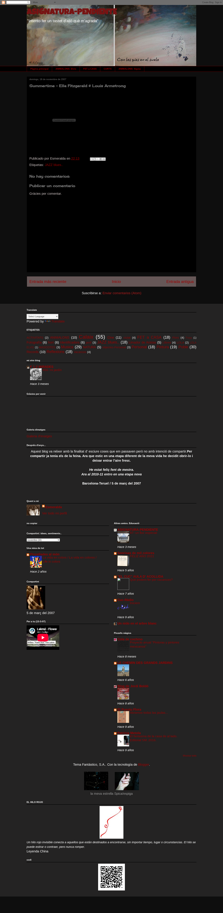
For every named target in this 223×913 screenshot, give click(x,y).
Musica (67, 347)
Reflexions (55, 351)
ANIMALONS (59, 337)
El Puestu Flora (129, 709)
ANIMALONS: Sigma (130, 68)
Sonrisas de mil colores (135, 553)
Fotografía (34, 342)
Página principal (39, 68)
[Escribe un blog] (94, 159)
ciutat (126, 337)
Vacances (80, 352)
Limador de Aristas (142, 342)
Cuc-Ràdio (125, 600)
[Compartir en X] (97, 159)
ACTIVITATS (35, 337)
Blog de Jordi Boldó (132, 686)
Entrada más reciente (47, 281)
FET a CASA (90, 68)
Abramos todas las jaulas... (149, 712)
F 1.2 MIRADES (41, 367)
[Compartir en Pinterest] (104, 159)
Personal (139, 347)
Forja (189, 337)
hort (51, 342)
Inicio (116, 281)
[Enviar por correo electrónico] (91, 159)
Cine (110, 337)
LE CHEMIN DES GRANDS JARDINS (145, 663)
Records (33, 352)
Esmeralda (53, 507)
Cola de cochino (130, 639)
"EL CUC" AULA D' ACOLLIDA (140, 576)
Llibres (166, 342)
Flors (175, 337)
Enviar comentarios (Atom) (122, 293)
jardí (89, 342)
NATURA (89, 347)
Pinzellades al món (44, 554)
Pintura (163, 347)
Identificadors (70, 342)
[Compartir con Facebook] (101, 159)
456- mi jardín (52, 370)
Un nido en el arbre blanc (137, 623)
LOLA (180, 342)
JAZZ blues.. (54, 165)
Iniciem (135, 603)
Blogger (143, 764)
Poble (183, 347)
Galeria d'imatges (39, 436)
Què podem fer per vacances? (151, 579)
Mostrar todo (189, 755)
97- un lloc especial (143, 533)
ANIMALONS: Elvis (66, 68)
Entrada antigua (180, 281)
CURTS (108, 68)
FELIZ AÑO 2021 (142, 556)
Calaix (86, 337)
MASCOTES (47, 347)
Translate (58, 321)
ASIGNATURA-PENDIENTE (72, 12)
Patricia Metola (129, 733)
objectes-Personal (114, 347)
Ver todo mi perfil (54, 513)
